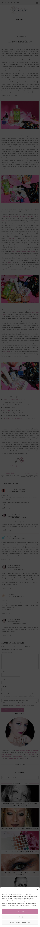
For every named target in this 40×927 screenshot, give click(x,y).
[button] (37, 890)
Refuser (20, 917)
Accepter (20, 911)
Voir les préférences (20, 922)
